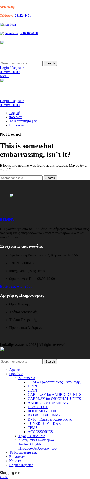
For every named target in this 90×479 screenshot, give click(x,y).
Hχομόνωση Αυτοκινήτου (37, 448)
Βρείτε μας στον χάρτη (16, 286)
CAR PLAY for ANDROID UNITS (54, 394)
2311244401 (23, 15)
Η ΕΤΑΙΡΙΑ (7, 220)
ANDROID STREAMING (48, 403)
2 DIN (32, 390)
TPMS (32, 428)
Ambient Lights (29, 444)
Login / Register (21, 465)
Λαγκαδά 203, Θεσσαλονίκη (33, 7)
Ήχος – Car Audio (31, 436)
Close (4, 477)
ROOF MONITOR (42, 411)
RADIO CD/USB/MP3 (45, 415)
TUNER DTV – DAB (44, 423)
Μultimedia (26, 378)
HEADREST (38, 407)
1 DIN (32, 386)
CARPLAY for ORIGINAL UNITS (54, 399)
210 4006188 (29, 33)
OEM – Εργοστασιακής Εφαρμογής (54, 382)
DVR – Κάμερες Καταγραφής (50, 419)
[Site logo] (22, 97)
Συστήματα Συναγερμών (36, 440)
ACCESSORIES (40, 432)
